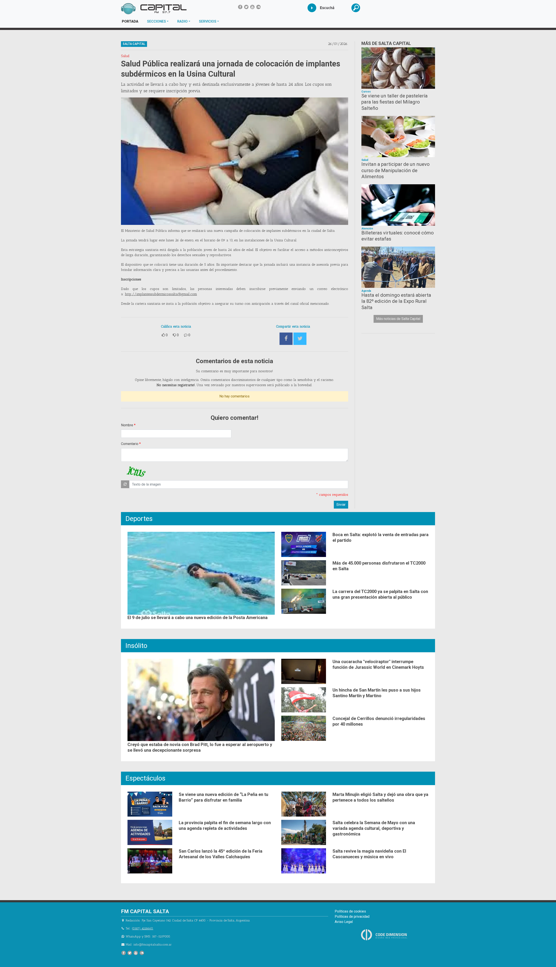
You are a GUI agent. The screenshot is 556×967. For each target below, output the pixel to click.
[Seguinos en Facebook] (240, 7)
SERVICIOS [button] (207, 21)
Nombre (127, 425)
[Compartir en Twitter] (299, 339)
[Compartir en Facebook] (286, 339)
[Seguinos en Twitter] (246, 7)
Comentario (129, 444)
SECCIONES (156, 21)
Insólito (136, 645)
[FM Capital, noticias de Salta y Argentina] (154, 9)
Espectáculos (145, 778)
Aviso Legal (344, 922)
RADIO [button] (182, 21)
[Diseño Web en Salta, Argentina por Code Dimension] (385, 935)
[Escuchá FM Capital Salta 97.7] (315, 7)
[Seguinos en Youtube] (252, 7)
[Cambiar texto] (125, 484)
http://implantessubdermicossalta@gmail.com (161, 294)
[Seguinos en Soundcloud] (258, 7)
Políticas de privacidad (352, 916)
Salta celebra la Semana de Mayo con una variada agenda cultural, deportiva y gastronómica (374, 828)
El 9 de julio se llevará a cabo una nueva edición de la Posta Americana (197, 617)
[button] (359, 7)
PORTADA (132, 21)
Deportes (139, 518)
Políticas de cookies (350, 911)
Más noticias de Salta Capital (398, 319)
